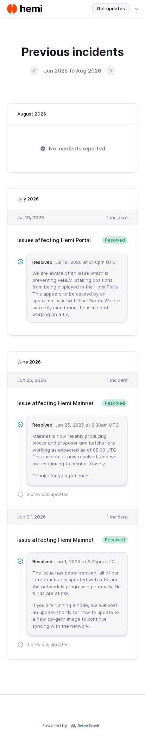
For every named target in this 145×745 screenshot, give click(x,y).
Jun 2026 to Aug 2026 (72, 70)
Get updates (111, 8)
